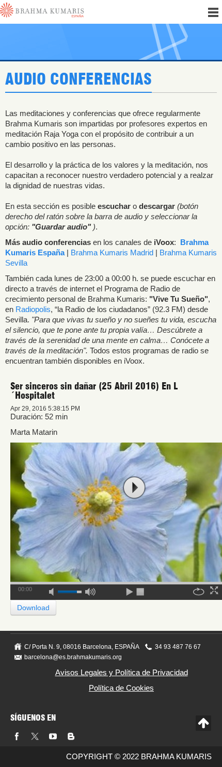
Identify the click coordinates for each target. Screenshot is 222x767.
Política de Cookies (121, 687)
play (134, 487)
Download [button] (33, 607)
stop (141, 590)
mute (54, 590)
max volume (90, 590)
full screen (215, 590)
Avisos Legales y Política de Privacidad (121, 672)
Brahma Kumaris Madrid (112, 252)
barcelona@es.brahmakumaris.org (73, 657)
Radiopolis (33, 309)
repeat (198, 590)
